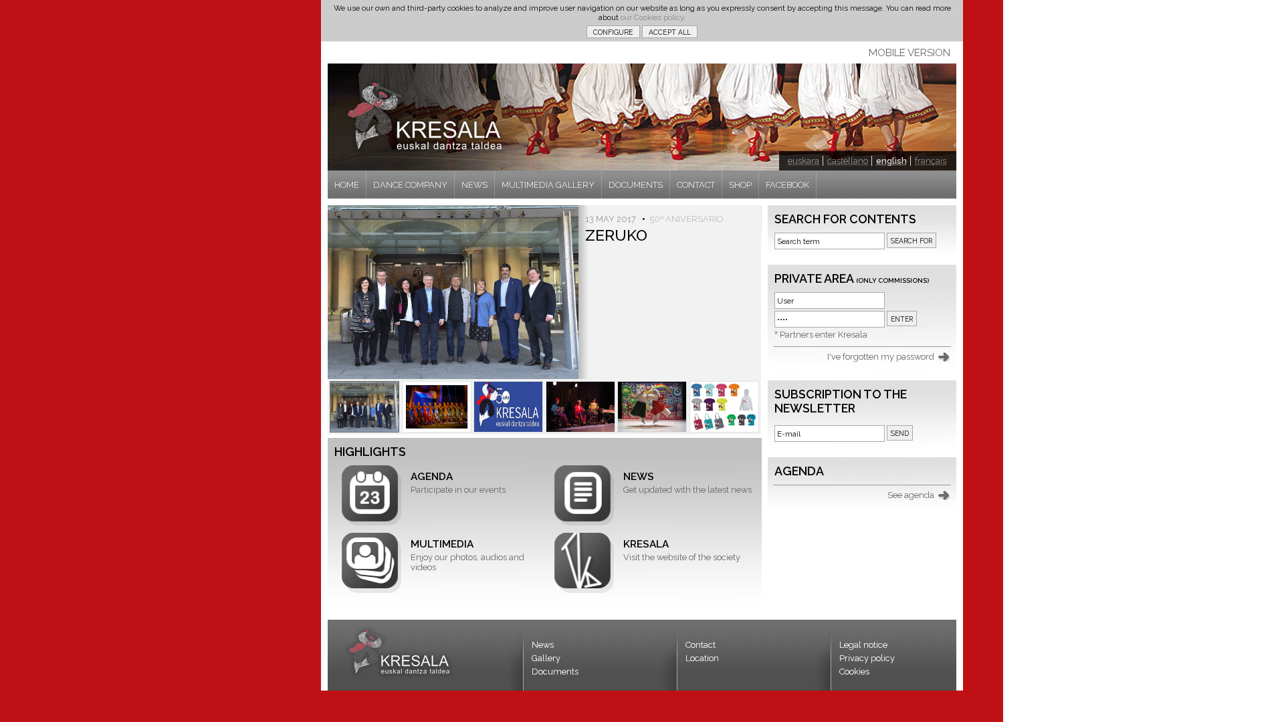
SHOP (740, 185)
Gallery (546, 658)
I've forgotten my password (880, 357)
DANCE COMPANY (410, 185)
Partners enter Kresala (823, 335)
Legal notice (863, 645)
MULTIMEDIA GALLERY (548, 185)
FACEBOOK (787, 185)
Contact (700, 645)
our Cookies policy (652, 17)
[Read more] (364, 407)
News (543, 645)
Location (702, 658)
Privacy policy (867, 658)
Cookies (854, 672)
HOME (346, 185)
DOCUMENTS (636, 185)
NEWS (474, 185)
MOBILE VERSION (909, 53)
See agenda (910, 495)
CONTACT (696, 185)
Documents (555, 672)
